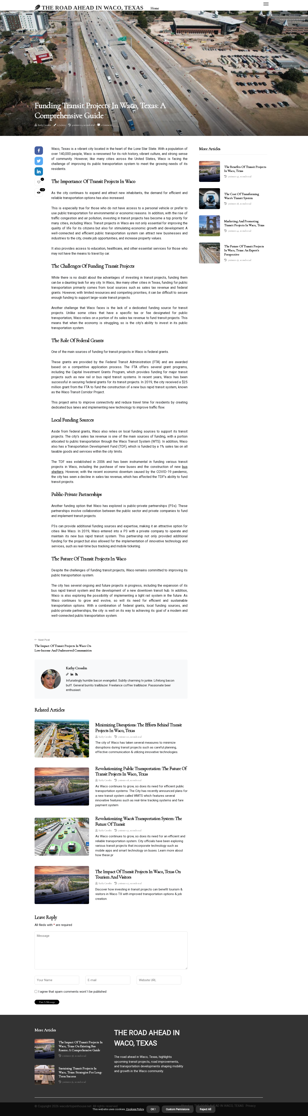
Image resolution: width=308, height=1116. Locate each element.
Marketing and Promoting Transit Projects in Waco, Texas (244, 223)
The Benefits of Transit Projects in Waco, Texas (245, 169)
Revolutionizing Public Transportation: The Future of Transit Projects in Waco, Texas (140, 771)
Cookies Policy (135, 1109)
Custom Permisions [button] (177, 1109)
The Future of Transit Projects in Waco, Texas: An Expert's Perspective (244, 250)
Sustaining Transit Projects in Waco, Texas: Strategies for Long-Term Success (80, 1072)
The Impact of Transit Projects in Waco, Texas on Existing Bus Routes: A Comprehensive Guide (80, 1046)
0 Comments (106, 125)
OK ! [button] (153, 1109)
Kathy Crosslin (44, 125)
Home (155, 8)
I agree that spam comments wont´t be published (72, 991)
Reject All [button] (205, 1109)
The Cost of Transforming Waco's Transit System (241, 196)
